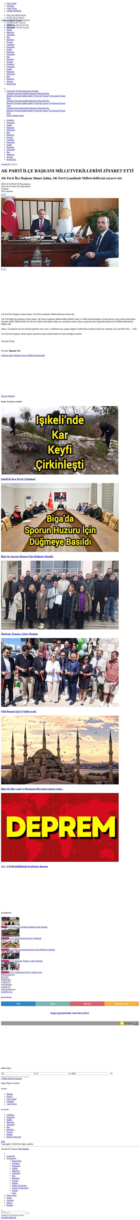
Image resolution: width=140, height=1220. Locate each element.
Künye (9, 115)
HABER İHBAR (8, 1217)
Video (9, 1198)
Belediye (10, 39)
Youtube (34, 91)
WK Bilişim (23, 1149)
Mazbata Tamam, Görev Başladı (19, 633)
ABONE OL (6, 992)
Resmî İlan (11, 84)
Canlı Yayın (12, 8)
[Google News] (8, 197)
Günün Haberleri (14, 11)
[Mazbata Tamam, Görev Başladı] (60, 629)
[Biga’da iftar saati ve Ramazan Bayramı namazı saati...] (60, 783)
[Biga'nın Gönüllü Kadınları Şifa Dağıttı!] (10, 924)
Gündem (10, 25)
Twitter (19, 91)
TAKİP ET (6, 982)
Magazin (10, 32)
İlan (8, 37)
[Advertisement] (70, 292)
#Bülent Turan (20, 355)
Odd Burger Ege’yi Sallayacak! (18, 711)
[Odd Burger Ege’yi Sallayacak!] (60, 706)
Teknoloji (11, 35)
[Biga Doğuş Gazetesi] (11, 20)
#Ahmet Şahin (7, 355)
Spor (9, 98)
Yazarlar (10, 1200)
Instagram (26, 91)
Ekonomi (10, 27)
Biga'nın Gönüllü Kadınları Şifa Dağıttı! (27, 927)
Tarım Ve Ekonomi (50, 96)
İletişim (16, 115)
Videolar (10, 6)
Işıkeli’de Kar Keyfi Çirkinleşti (18, 479)
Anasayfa (5, 164)
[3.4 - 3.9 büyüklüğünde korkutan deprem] (60, 861)
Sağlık (9, 30)
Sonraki (11, 396)
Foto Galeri (11, 3)
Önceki (4, 396)
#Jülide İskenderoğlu (36, 355)
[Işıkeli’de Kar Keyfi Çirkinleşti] (60, 474)
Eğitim (24, 96)
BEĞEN (5, 977)
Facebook (11, 91)
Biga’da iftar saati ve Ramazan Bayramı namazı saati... (32, 788)
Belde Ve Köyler (34, 96)
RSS (22, 115)
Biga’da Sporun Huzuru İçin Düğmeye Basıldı (27, 556)
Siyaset (10, 42)
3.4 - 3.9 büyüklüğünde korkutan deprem (24, 866)
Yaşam (62, 96)
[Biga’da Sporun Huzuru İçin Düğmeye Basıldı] (60, 551)
